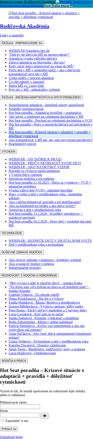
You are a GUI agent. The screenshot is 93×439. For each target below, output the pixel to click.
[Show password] (45, 415)
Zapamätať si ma (16, 421)
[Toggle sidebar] (71, 7)
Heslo (4, 411)
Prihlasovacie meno (13, 402)
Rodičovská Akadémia (24, 26)
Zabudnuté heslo (11, 437)
